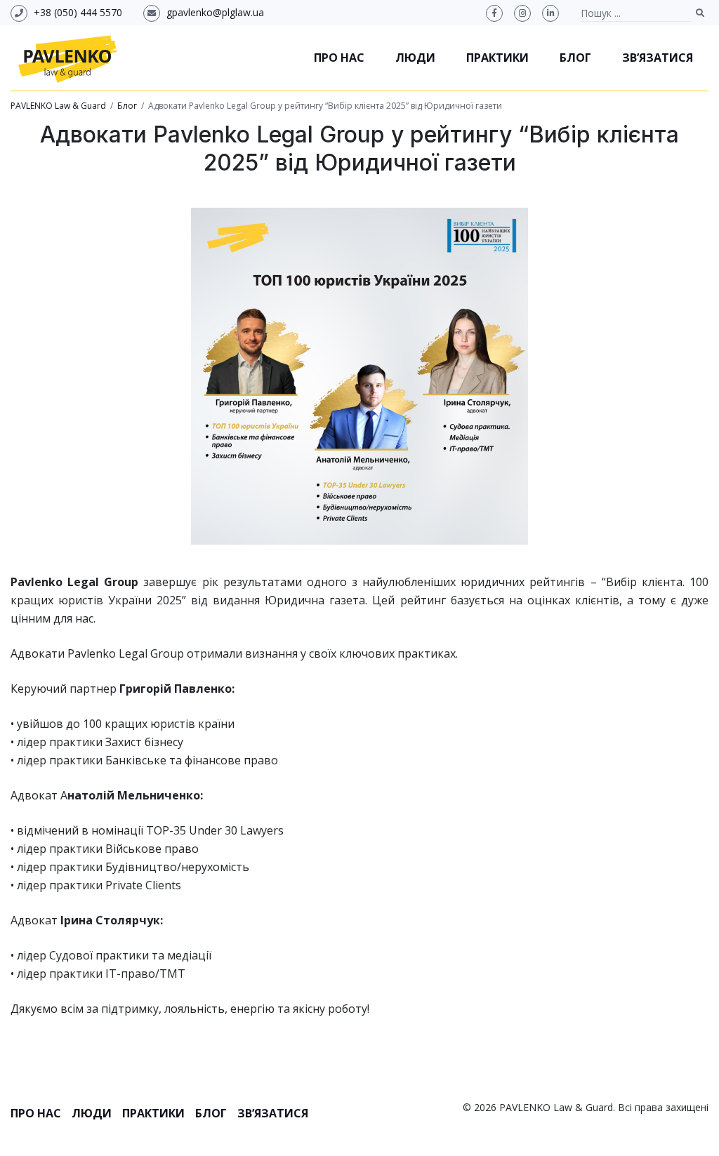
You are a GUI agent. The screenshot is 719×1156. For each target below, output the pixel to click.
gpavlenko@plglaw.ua (215, 12)
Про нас (339, 57)
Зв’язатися (657, 57)
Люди (415, 57)
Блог (575, 57)
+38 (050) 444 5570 (78, 12)
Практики (497, 57)
